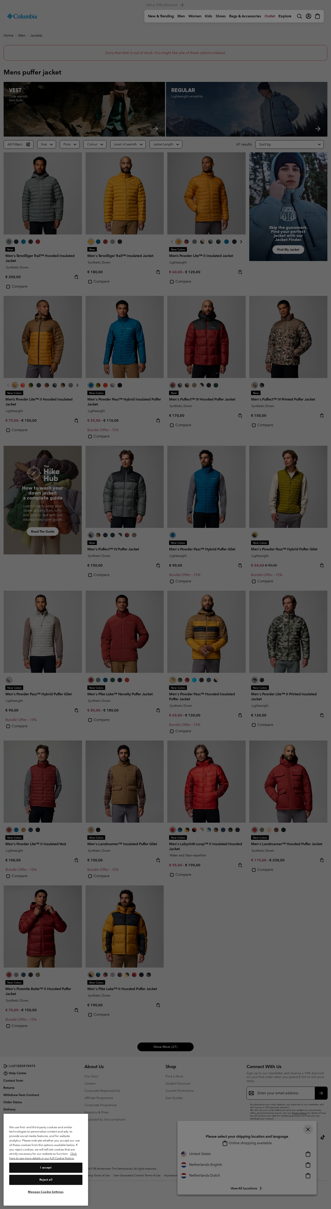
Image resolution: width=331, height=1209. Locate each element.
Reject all (45, 1180)
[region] (46, 1159)
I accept (45, 1167)
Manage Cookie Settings (45, 1191)
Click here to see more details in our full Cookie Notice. (43, 1156)
